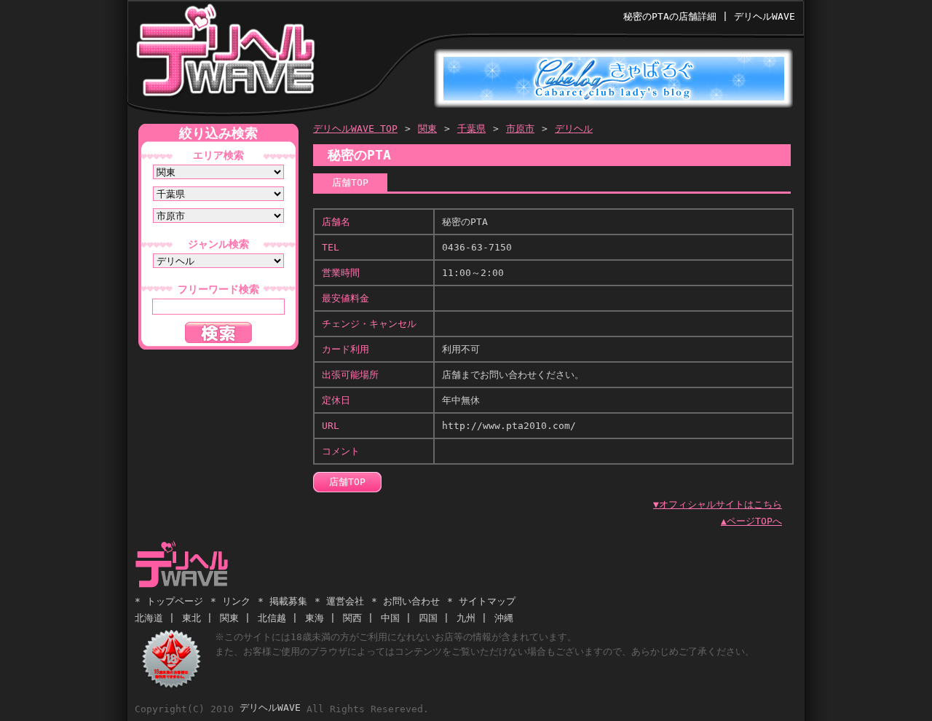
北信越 (272, 617)
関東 (427, 128)
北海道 (149, 617)
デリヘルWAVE (225, 54)
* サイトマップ (481, 601)
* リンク (230, 601)
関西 (352, 617)
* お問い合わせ (405, 601)
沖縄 (503, 617)
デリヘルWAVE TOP (355, 128)
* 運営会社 (339, 601)
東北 (191, 617)
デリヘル (574, 128)
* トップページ (169, 601)
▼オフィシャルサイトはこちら (717, 504)
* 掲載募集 (282, 601)
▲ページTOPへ (751, 521)
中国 (390, 617)
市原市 (520, 128)
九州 (466, 617)
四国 (428, 617)
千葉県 (471, 128)
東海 (314, 617)
